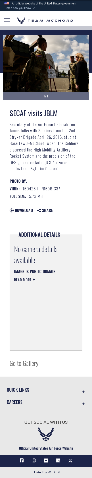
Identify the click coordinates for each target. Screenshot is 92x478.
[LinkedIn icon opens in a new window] (58, 460)
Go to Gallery (24, 363)
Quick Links (18, 390)
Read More (23, 279)
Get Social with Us (46, 422)
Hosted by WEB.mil (46, 472)
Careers (15, 402)
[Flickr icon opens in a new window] (46, 460)
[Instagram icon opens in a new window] (34, 460)
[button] (20, 8)
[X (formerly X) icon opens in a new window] (70, 460)
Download (23, 210)
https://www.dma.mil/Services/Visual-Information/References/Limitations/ (41, 342)
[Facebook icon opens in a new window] (21, 460)
